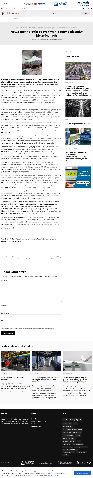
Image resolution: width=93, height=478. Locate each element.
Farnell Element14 (81, 452)
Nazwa (4, 305)
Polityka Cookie (53, 475)
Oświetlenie (66, 444)
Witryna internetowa (7, 321)
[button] (85, 13)
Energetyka (75, 419)
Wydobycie (12, 241)
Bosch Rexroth (67, 435)
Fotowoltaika (67, 426)
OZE (64, 419)
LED (75, 423)
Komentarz (5, 280)
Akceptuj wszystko (82, 473)
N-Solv (12, 239)
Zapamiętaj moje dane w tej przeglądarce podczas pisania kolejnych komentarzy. (28, 329)
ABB (79, 441)
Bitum (7, 239)
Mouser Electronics (68, 438)
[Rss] (91, 8)
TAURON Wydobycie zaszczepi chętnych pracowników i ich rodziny (45, 380)
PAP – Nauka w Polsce (8, 228)
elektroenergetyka (68, 441)
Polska (77, 435)
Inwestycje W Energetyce (69, 449)
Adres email (5, 313)
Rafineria (33, 239)
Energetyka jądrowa (68, 452)
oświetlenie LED (78, 444)
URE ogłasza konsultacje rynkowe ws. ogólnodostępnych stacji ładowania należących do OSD (76, 156)
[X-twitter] (88, 8)
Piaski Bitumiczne (22, 239)
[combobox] (64, 13)
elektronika (66, 423)
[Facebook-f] (86, 8)
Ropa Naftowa (42, 239)
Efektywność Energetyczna (71, 432)
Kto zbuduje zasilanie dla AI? (77, 124)
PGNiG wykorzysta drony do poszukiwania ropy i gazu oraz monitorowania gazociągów (75, 380)
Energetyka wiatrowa (80, 447)
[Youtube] (83, 8)
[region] (46, 472)
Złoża (19, 241)
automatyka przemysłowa (72, 429)
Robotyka (65, 454)
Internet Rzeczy (67, 447)
